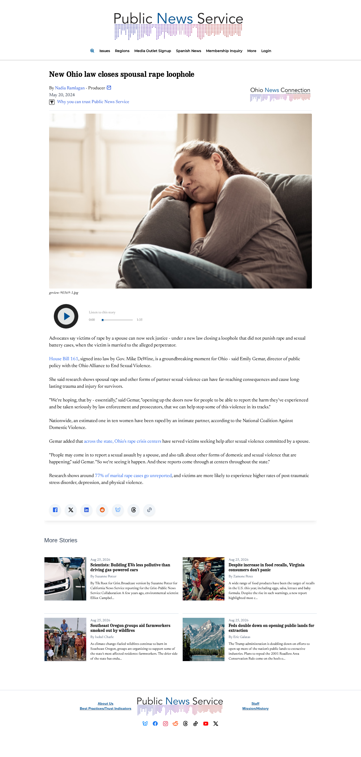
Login (266, 51)
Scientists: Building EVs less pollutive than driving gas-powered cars (130, 567)
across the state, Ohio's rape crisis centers (122, 441)
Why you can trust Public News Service (92, 102)
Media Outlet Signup (152, 51)
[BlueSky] (145, 724)
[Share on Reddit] (102, 510)
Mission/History (255, 708)
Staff (255, 703)
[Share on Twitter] (71, 510)
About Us (105, 703)
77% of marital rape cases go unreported (133, 476)
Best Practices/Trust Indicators (105, 708)
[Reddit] (175, 724)
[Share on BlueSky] (118, 510)
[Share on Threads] (133, 510)
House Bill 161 (63, 359)
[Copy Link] (149, 510)
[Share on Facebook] (55, 510)
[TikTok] (196, 724)
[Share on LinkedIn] (86, 510)
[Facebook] (155, 724)
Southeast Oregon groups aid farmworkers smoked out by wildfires (130, 628)
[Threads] (185, 724)
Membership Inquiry (224, 51)
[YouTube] (206, 724)
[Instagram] (165, 724)
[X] (216, 724)
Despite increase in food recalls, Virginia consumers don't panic (267, 567)
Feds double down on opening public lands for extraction (271, 628)
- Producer (80, 88)
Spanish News (188, 51)
